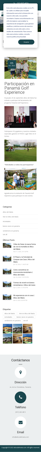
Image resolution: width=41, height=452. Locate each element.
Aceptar (26, 42)
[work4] (7, 339)
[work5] (17, 339)
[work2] (17, 328)
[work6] (27, 339)
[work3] (27, 328)
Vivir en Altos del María (10, 217)
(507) (22, 3)
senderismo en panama (11, 231)
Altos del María (8, 212)
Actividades (7, 221)
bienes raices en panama (11, 226)
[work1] (7, 328)
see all (5, 234)
